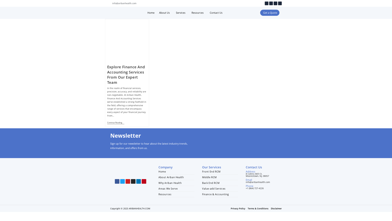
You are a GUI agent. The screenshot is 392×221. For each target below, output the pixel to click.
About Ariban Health (171, 177)
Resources (198, 12)
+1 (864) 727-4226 (255, 188)
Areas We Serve (168, 188)
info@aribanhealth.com (258, 182)
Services (180, 12)
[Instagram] (275, 3)
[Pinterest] (144, 181)
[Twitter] (122, 181)
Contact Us (216, 12)
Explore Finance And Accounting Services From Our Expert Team (126, 74)
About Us (164, 12)
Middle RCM (209, 177)
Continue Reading (115, 123)
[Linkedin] (280, 3)
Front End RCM (211, 171)
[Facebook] (266, 3)
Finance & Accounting (215, 194)
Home (151, 12)
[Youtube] (271, 3)
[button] (269, 13)
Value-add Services (214, 188)
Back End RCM (210, 183)
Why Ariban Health (170, 183)
